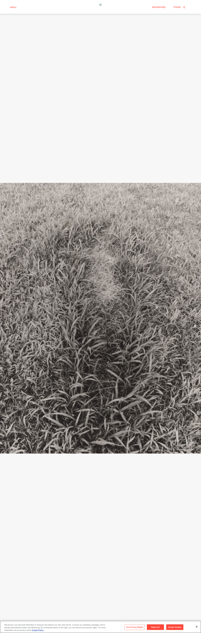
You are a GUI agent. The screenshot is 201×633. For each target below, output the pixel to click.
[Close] (197, 627)
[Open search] (190, 7)
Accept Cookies (175, 627)
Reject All (155, 627)
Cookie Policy (38, 630)
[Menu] (7, 7)
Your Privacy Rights (134, 627)
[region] (100, 627)
